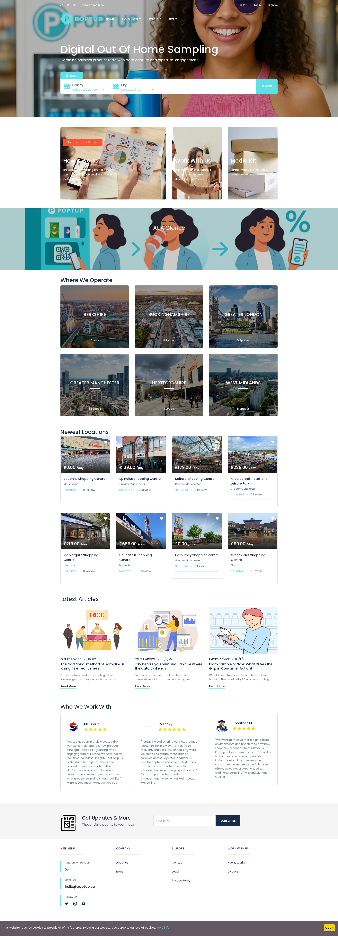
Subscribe (228, 821)
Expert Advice (70, 659)
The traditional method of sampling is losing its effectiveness (92, 666)
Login (257, 5)
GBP (242, 5)
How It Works (236, 862)
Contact (177, 862)
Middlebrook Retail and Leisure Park (249, 481)
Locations (130, 19)
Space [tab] (73, 76)
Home (110, 19)
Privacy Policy (181, 880)
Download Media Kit (249, 191)
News (119, 871)
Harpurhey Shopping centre (197, 555)
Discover (233, 871)
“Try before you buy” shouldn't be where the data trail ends (168, 666)
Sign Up (273, 5)
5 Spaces (95, 340)
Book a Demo (188, 191)
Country (77, 85)
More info (163, 928)
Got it (329, 928)
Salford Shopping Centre (194, 478)
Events (154, 19)
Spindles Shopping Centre (140, 478)
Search (266, 86)
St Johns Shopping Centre (84, 478)
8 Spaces (243, 409)
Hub (172, 19)
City (124, 85)
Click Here (74, 191)
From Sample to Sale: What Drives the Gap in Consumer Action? (240, 666)
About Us (122, 862)
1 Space (169, 340)
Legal (175, 871)
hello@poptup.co (93, 5)
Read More (68, 686)
